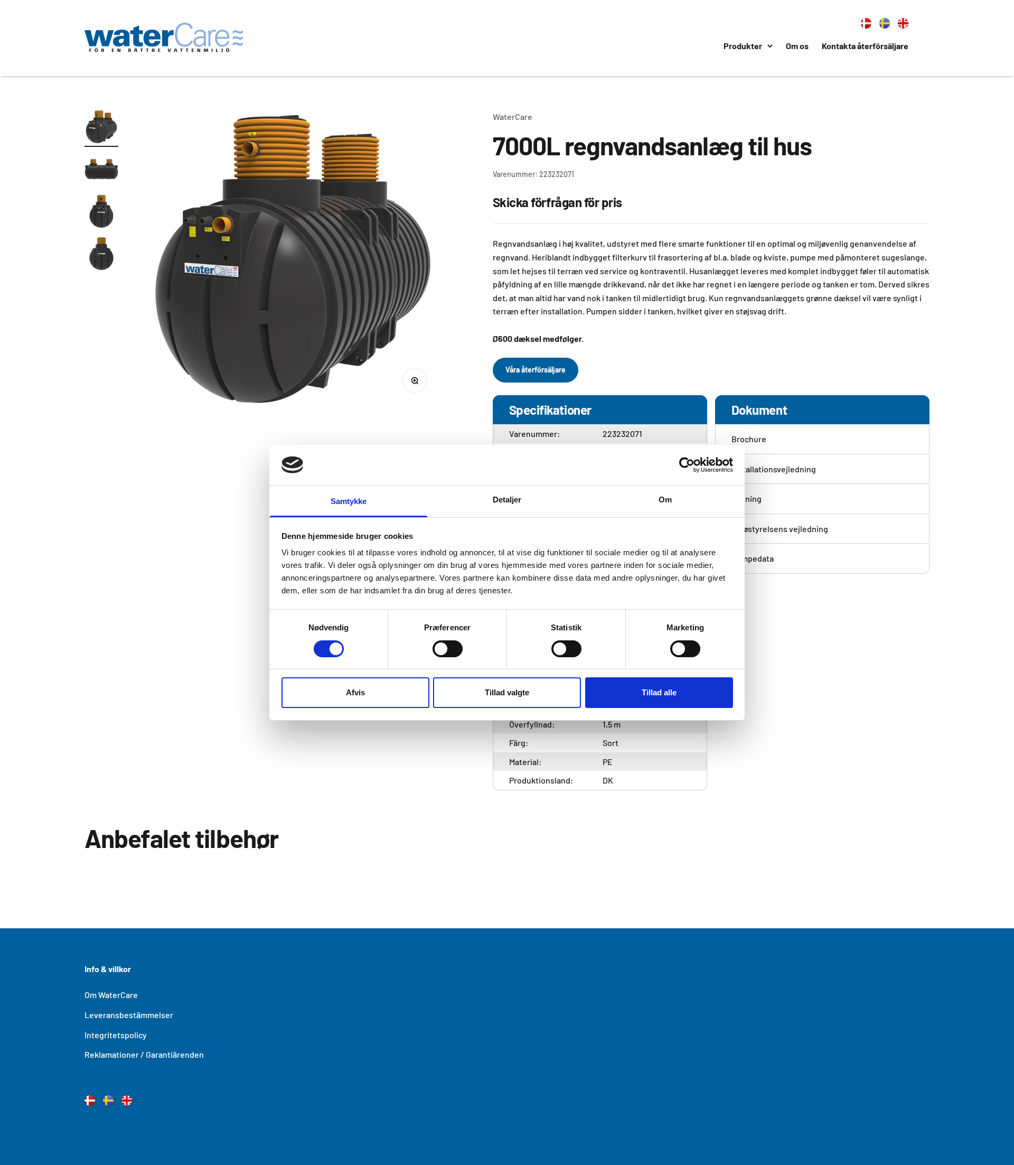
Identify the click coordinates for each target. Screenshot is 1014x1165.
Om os (797, 46)
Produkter (743, 46)
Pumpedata (752, 558)
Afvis (355, 692)
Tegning (746, 498)
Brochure (748, 439)
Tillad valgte (507, 692)
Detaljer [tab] (507, 499)
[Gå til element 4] (101, 255)
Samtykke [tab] (349, 501)
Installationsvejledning (773, 469)
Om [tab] (665, 499)
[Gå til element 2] (101, 170)
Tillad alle (659, 692)
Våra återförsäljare (535, 369)
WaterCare (512, 116)
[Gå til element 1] (101, 128)
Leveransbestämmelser (128, 1015)
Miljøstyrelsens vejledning (779, 529)
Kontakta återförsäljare (865, 46)
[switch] (448, 648)
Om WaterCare (111, 995)
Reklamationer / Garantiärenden (144, 1054)
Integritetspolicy (115, 1035)
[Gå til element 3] (101, 212)
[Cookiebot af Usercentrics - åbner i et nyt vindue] (687, 465)
